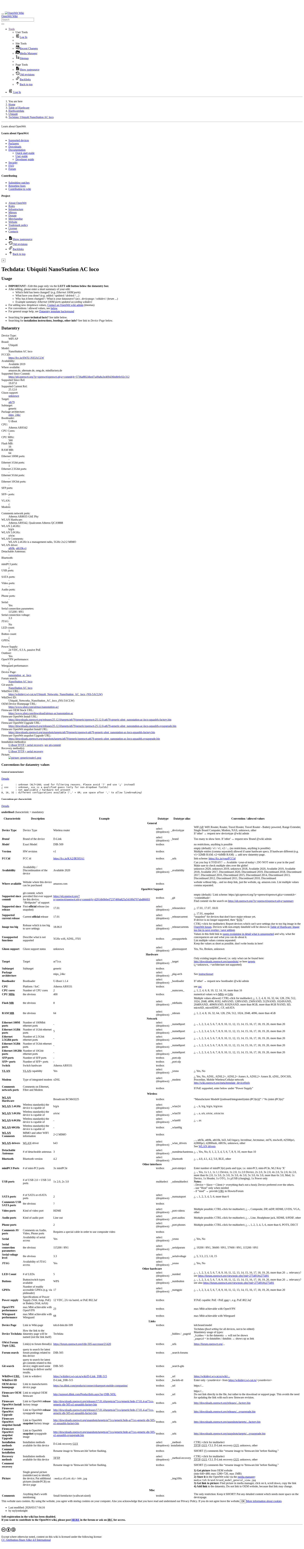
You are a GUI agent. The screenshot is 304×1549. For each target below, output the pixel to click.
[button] (11, 29)
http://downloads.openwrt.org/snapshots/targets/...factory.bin (227, 1421)
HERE (75, 1519)
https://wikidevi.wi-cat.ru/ (242, 1380)
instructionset (206, 973)
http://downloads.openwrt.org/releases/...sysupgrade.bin (224, 1411)
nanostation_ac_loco (19, 675)
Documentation (17, 149)
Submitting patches (19, 182)
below (54, 308)
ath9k (11, 548)
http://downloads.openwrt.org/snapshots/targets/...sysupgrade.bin (229, 1433)
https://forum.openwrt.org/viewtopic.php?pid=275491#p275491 (233, 1275)
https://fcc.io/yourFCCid (222, 858)
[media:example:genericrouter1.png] (24, 757)
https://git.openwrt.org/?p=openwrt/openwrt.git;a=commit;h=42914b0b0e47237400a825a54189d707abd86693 (101, 898)
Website (12, 221)
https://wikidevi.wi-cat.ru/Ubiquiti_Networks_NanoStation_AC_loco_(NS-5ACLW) (55, 694)
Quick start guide (24, 152)
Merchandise (15, 218)
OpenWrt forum (202, 926)
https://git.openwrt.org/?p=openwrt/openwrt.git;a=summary (261, 900)
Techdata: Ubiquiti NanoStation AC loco (31, 117)
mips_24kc (14, 414)
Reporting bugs (17, 185)
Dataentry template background (56, 311)
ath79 (11, 402)
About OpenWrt (17, 202)
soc (200, 986)
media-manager (246, 1476)
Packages (13, 143)
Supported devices (18, 140)
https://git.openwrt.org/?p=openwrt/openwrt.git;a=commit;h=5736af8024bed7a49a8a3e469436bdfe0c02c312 (68, 376)
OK (243, 1501)
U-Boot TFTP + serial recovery (25, 745)
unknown (13, 395)
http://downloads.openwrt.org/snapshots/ (216, 961)
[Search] (2, 24)
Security (13, 162)
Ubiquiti (13, 114)
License (12, 228)
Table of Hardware (18, 107)
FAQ (11, 165)
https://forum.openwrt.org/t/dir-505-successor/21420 (82, 1343)
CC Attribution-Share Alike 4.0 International (26, 1539)
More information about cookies (264, 1501)
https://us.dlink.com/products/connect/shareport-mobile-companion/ (90, 1385)
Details (5, 778)
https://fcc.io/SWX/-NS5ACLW (26, 357)
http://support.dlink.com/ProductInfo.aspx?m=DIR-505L (84, 1394)
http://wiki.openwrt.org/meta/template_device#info (222, 1082)
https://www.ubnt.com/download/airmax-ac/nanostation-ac (40, 713)
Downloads (14, 146)
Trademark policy (18, 225)
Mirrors (12, 212)
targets (251, 961)
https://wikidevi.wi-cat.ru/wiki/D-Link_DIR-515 (80, 1376)
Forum (12, 168)
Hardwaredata (16, 110)
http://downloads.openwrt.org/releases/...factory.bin (222, 1402)
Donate (12, 215)
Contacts (13, 231)
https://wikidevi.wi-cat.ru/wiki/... (212, 1376)
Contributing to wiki (19, 188)
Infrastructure (15, 209)
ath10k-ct (21, 548)
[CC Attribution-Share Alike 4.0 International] (8, 1530)
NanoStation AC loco (20, 681)
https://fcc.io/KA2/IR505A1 (68, 858)
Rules (11, 206)
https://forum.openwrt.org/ (208, 1343)
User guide (21, 156)
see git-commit (53, 745)
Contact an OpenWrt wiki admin (65, 305)
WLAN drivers (207, 1146)
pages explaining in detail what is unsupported (248, 933)
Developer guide (24, 159)
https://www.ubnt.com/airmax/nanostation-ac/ (33, 706)
